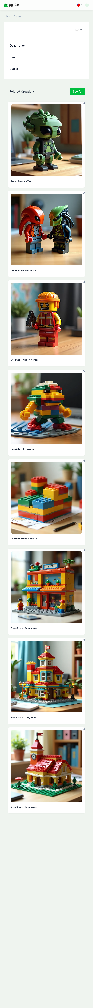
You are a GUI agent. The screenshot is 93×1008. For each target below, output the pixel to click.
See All (77, 91)
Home (8, 16)
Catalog (17, 16)
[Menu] (87, 5)
